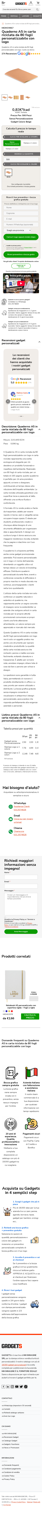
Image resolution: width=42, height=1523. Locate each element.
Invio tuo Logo (9, 1414)
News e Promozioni (11, 1445)
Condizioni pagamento (12, 1466)
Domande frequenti (11, 1463)
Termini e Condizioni (11, 925)
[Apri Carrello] (38, 2)
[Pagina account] (31, 2)
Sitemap (29, 1500)
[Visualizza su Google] (13, 394)
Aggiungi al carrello (21, 266)
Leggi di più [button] (15, 407)
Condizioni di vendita (11, 1470)
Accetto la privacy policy (14, 245)
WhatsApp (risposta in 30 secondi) (17, 1403)
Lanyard (25, 16)
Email (7, 879)
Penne (3, 16)
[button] (8, 400)
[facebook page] (3, 1384)
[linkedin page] (8, 1384)
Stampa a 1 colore (30, 143)
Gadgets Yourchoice (11, 1442)
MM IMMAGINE (10, 1431)
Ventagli (14, 16)
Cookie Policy (9, 1473)
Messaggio (9, 889)
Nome (7, 870)
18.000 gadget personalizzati (14, 1362)
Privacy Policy (28, 247)
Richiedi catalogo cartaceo (14, 1410)
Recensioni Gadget (11, 1435)
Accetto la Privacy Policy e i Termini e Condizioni (19, 918)
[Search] (37, 9)
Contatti (7, 1407)
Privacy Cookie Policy (19, 1500)
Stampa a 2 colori (12, 149)
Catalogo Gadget (10, 1438)
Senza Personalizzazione (12, 143)
